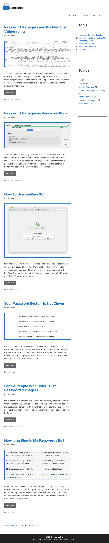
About (95, 16)
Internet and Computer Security (91, 90)
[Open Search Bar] (106, 15)
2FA (80, 80)
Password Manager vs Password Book (35, 113)
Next (34, 525)
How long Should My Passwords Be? (34, 440)
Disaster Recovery (86, 87)
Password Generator (87, 44)
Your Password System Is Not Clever (34, 303)
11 (29, 525)
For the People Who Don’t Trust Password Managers (30, 388)
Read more (10, 92)
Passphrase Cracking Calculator (92, 38)
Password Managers (14, 99)
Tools (83, 16)
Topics (71, 16)
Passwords (11, 372)
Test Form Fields (85, 49)
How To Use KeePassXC (24, 194)
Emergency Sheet (85, 41)
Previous (9, 525)
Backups (82, 84)
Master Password (85, 97)
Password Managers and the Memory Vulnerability (35, 29)
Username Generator (87, 47)
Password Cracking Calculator (91, 35)
